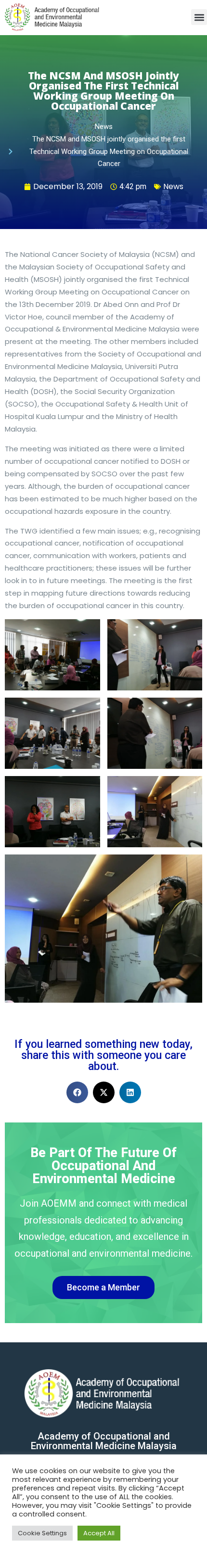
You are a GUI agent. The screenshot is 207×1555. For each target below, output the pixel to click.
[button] (199, 17)
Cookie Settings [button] (42, 1533)
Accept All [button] (99, 1533)
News (173, 186)
